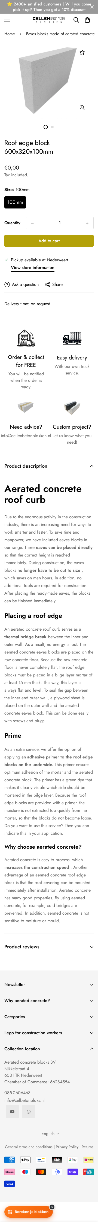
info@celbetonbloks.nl (24, 1100)
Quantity (12, 223)
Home (9, 34)
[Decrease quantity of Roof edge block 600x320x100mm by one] (32, 223)
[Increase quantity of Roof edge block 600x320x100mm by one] (87, 223)
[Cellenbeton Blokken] (49, 19)
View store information (32, 267)
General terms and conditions (29, 1147)
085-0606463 (17, 1093)
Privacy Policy (67, 1147)
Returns (87, 1147)
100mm (15, 202)
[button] (87, 20)
